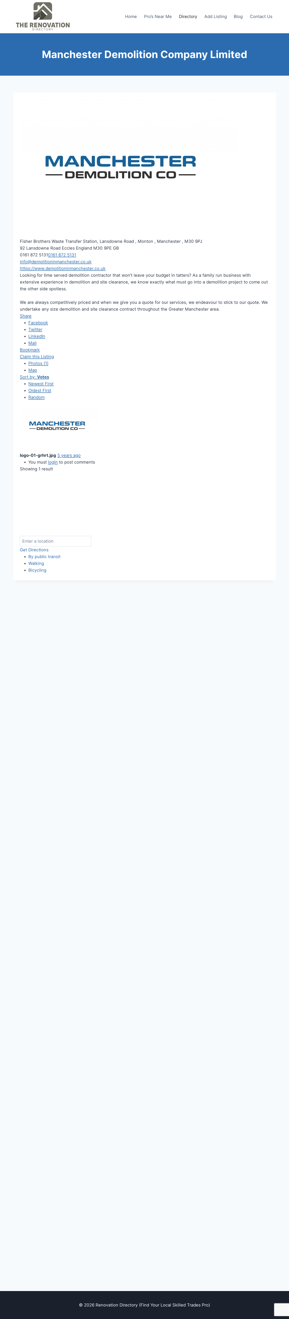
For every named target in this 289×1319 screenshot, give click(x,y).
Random (36, 397)
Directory (188, 16)
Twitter (35, 329)
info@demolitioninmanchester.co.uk (56, 261)
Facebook (38, 322)
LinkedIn (36, 336)
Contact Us (261, 16)
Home (131, 16)
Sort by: (34, 376)
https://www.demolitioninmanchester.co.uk (63, 268)
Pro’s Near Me (158, 16)
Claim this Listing (37, 356)
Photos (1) (38, 363)
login (53, 462)
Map (32, 370)
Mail (32, 343)
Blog (238, 16)
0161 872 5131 (62, 254)
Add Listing (215, 16)
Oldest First (39, 390)
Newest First (41, 383)
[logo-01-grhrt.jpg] (60, 426)
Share (26, 315)
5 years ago (69, 455)
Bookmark (30, 349)
